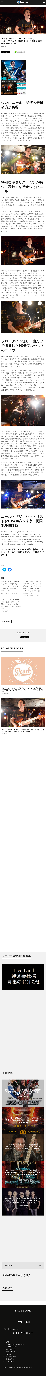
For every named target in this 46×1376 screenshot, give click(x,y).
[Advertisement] (23, 847)
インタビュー (11, 1356)
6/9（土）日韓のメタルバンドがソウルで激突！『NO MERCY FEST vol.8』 (23, 1119)
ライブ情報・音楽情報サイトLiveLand (18, 1367)
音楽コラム (10, 1359)
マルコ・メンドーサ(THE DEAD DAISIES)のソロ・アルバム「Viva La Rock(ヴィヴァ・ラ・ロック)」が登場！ (23, 1146)
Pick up (8, 1354)
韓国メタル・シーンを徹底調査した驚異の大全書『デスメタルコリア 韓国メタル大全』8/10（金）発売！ (23, 1092)
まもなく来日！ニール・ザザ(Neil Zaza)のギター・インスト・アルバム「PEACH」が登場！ (10, 585)
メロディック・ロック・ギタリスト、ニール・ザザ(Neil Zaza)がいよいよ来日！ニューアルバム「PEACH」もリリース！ (32, 586)
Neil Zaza (6, 621)
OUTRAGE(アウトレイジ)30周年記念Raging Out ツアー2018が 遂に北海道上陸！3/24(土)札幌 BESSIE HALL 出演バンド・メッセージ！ (23, 1173)
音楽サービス (11, 1361)
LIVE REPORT (13, 1347)
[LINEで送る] (19, 52)
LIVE (7, 1342)
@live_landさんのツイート (13, 1329)
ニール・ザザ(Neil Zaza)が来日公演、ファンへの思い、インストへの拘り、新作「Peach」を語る (11, 603)
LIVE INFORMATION (16, 1344)
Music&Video (11, 1349)
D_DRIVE (21, 197)
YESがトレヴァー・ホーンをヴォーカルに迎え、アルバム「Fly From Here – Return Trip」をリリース (23, 1200)
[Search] (44, 2)
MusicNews (10, 1352)
